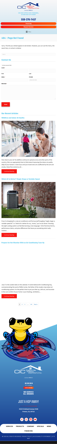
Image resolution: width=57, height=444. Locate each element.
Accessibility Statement (42, 436)
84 (31, 304)
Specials (40, 426)
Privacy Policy (27, 436)
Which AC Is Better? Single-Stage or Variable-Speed (20, 179)
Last (30, 73)
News (49, 426)
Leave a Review (28, 387)
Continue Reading (10, 171)
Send (5, 104)
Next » (36, 304)
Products (20, 426)
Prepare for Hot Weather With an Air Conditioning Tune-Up (22, 242)
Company (30, 426)
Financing (28, 431)
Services (9, 426)
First (2, 73)
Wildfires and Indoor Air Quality (12, 118)
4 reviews (29, 385)
